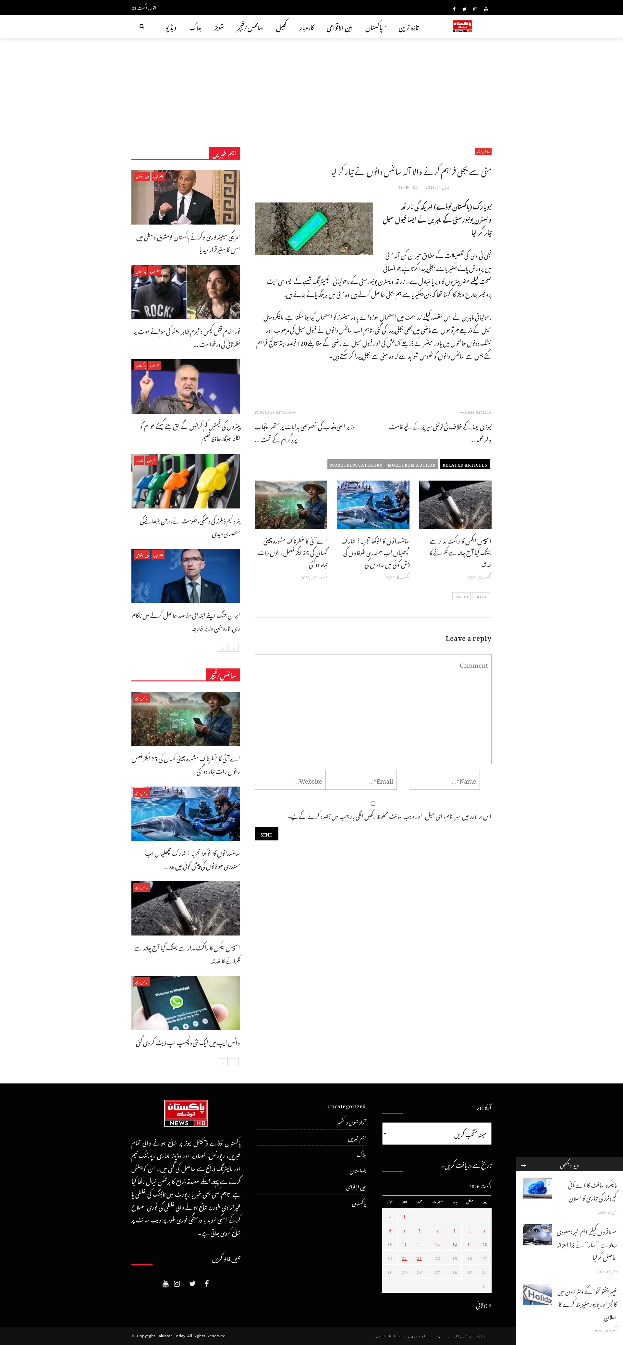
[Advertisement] (311, 86)
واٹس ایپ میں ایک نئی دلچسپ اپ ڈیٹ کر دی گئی (188, 1041)
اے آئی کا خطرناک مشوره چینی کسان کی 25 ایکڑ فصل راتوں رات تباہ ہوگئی (292, 551)
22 (404, 1257)
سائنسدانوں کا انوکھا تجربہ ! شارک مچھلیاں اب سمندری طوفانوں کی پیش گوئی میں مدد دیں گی (375, 551)
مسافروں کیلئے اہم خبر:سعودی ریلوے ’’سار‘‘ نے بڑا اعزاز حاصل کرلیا (587, 1243)
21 (419, 1257)
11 (469, 1243)
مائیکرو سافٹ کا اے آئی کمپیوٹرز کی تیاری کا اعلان (592, 1190)
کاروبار (306, 26)
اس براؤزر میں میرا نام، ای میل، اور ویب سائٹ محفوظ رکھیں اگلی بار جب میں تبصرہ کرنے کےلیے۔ (389, 815)
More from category (356, 464)
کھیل (281, 26)
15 (404, 1243)
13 (437, 1243)
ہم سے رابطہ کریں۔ (391, 1336)
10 (484, 1243)
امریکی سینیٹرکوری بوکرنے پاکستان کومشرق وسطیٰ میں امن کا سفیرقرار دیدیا (188, 242)
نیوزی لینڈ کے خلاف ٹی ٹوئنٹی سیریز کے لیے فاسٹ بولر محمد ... (440, 432)
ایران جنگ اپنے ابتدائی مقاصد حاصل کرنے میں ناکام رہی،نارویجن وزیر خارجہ (186, 620)
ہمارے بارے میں (426, 1336)
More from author (411, 464)
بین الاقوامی (339, 26)
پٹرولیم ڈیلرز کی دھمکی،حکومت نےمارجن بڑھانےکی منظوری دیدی (190, 526)
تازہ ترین (409, 26)
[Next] (223, 648)
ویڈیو (171, 26)
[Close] (523, 1164)
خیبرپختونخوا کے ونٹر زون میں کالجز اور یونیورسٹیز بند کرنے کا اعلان (587, 1303)
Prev (479, 596)
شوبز (219, 26)
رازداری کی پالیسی (466, 1336)
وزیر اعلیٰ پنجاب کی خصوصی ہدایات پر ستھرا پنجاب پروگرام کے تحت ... (305, 432)
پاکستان (374, 26)
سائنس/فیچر (250, 26)
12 (455, 1243)
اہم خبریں (158, 176)
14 (419, 1243)
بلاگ (195, 26)
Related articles (465, 464)
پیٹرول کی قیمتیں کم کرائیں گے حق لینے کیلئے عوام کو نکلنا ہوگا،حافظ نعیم (190, 431)
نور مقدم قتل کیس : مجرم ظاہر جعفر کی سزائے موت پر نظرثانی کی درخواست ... (187, 336)
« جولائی (484, 1304)
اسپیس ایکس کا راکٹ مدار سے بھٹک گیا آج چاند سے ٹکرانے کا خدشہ (460, 551)
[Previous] (234, 648)
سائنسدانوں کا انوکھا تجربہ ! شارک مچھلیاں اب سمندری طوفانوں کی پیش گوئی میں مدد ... (192, 858)
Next (463, 596)
